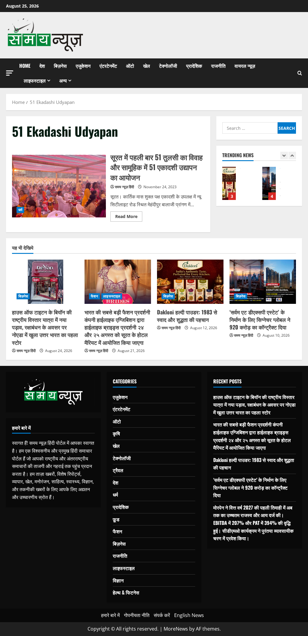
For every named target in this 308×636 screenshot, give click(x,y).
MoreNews (176, 628)
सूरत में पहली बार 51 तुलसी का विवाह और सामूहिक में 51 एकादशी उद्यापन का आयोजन (59, 186)
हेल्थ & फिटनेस (126, 592)
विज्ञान (118, 580)
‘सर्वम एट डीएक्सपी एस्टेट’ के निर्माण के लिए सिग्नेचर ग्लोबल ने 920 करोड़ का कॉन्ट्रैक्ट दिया (269, 183)
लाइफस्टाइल (35, 80)
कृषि (116, 433)
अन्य (63, 80)
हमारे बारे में (110, 615)
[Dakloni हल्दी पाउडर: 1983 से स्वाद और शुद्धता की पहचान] (190, 282)
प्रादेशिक (194, 65)
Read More (128, 217)
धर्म (20, 209)
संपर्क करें (162, 615)
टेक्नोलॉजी (168, 65)
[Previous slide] (284, 155)
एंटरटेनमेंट (108, 65)
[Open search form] (299, 73)
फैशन (94, 296)
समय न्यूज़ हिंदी (124, 186)
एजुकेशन (83, 65)
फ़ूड (116, 519)
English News (189, 615)
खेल (146, 65)
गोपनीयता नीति (136, 615)
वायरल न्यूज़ (245, 65)
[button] (9, 73)
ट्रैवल (118, 470)
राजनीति (218, 65)
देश (42, 65)
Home (24, 65)
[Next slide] (292, 155)
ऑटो (130, 65)
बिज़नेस (60, 65)
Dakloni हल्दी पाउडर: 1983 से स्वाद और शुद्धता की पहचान (229, 183)
